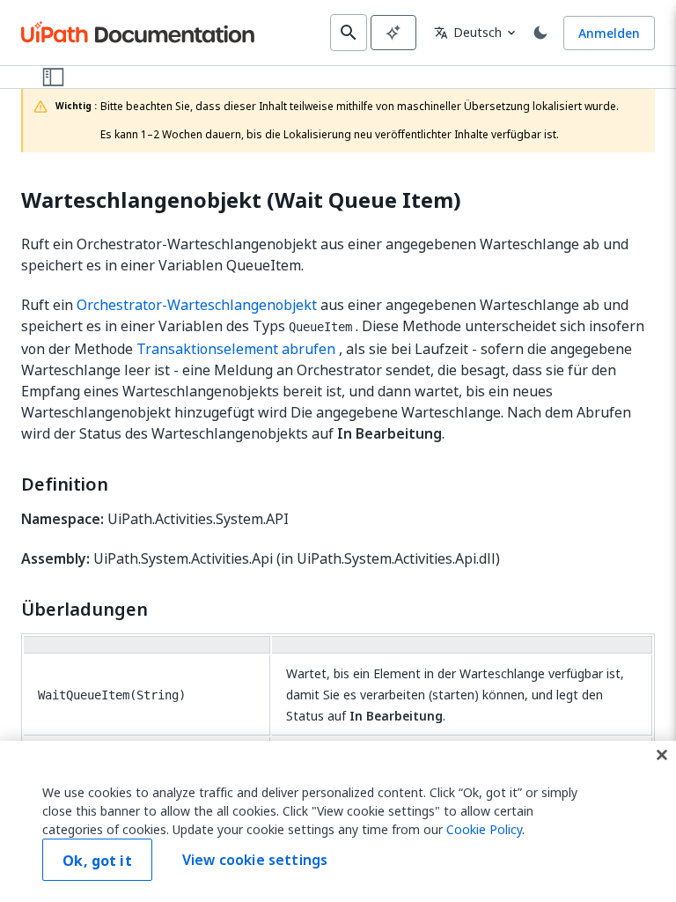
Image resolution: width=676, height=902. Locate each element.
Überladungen (84, 609)
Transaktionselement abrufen (235, 348)
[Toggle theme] (540, 32)
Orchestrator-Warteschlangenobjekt (197, 304)
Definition (64, 484)
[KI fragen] (393, 32)
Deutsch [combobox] (468, 32)
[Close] (662, 755)
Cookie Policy (484, 829)
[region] (338, 821)
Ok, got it (97, 860)
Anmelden (609, 33)
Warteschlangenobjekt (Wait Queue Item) (241, 200)
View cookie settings (254, 859)
